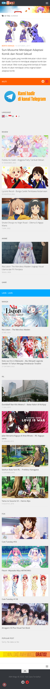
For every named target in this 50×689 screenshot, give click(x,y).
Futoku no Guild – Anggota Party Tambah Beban (23, 160)
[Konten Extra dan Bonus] (42, 81)
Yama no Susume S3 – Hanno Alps (16, 501)
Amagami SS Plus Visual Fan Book (16, 628)
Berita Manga (8, 46)
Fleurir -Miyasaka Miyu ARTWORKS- (16, 570)
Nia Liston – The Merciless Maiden (16, 329)
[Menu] (47, 3)
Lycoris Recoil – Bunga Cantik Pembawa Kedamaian (24, 191)
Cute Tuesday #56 (9, 542)
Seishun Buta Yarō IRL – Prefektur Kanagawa (20, 469)
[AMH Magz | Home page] (10, 3)
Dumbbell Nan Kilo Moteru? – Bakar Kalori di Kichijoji (24, 404)
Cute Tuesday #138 (10, 599)
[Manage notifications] (4, 685)
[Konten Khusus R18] (46, 81)
